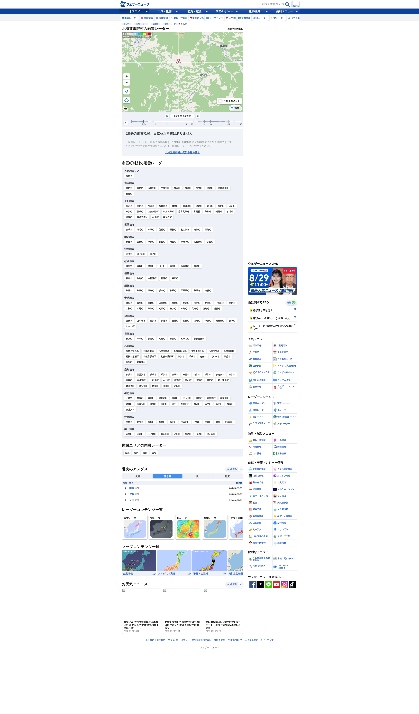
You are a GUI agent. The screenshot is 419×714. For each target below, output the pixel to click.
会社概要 (150, 640)
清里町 (173, 241)
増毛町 (140, 229)
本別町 (184, 308)
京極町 (129, 404)
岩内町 (164, 404)
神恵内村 (185, 404)
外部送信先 (219, 640)
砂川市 (208, 374)
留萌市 (129, 229)
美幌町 (140, 241)
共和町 (153, 404)
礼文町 (199, 188)
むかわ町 (130, 326)
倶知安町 (141, 404)
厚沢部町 (165, 434)
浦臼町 (210, 380)
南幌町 (129, 380)
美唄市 (153, 374)
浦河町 (162, 338)
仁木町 (219, 404)
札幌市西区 (229, 351)
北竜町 (166, 386)
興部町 (173, 266)
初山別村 (185, 229)
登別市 (153, 320)
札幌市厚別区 (132, 356)
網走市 (129, 241)
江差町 (140, 434)
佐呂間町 (198, 241)
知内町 (173, 422)
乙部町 (177, 434)
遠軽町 (140, 266)
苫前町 (162, 229)
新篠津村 (141, 362)
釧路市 (129, 290)
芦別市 (164, 374)
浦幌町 (217, 308)
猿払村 (140, 188)
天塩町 (208, 229)
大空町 (210, 241)
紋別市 (129, 266)
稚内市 (129, 188)
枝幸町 (177, 188)
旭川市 (129, 206)
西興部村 (185, 266)
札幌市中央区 (132, 351)
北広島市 (215, 356)
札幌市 (129, 175)
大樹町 (129, 308)
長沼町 (177, 380)
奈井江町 (141, 380)
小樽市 (129, 398)
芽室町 (208, 303)
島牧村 (140, 398)
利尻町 (210, 188)
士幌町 (151, 303)
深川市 (232, 374)
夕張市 (129, 374)
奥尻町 (188, 434)
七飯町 (197, 422)
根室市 (129, 278)
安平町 (232, 320)
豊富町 (188, 188)
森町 (218, 422)
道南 (154, 452)
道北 (127, 452)
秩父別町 (143, 386)
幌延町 (129, 193)
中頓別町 (165, 188)
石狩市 (227, 356)
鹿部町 (208, 422)
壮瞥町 (186, 320)
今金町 (199, 434)
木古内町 (185, 422)
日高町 (129, 338)
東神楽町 (187, 206)
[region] (182, 72)
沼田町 (177, 386)
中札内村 (220, 303)
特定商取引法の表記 (201, 640)
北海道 (155, 24)
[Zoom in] (126, 76)
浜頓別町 (152, 188)
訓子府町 (141, 254)
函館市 (129, 422)
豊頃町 (173, 308)
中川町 (155, 217)
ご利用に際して (235, 640)
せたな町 (211, 434)
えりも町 (185, 338)
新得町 (186, 303)
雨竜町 (155, 386)
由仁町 (166, 380)
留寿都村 (211, 398)
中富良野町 (168, 211)
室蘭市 (129, 320)
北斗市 (140, 422)
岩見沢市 (141, 374)
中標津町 (152, 278)
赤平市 (175, 374)
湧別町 (151, 266)
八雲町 (129, 434)
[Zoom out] (126, 82)
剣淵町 (219, 211)
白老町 (197, 320)
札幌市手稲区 (149, 356)
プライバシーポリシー (178, 640)
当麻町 (199, 206)
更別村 (232, 303)
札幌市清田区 (167, 356)
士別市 (140, 206)
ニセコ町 (187, 398)
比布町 (210, 206)
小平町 (151, 229)
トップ (126, 24)
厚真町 (208, 320)
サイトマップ (267, 640)
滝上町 (162, 266)
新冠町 (151, 338)
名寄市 (151, 206)
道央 (166, 24)
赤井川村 (130, 409)
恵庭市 (203, 356)
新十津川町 (223, 380)
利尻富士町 (223, 188)
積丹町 (197, 404)
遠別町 (197, 229)
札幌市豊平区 (197, 351)
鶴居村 (197, 290)
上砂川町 (154, 380)
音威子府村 (142, 217)
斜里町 (162, 241)
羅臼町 (175, 278)
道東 (136, 452)
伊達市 (164, 320)
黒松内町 (163, 398)
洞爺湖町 (220, 320)
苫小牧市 (141, 320)
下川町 (230, 211)
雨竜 (131, 488)
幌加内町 (167, 217)
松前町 (151, 422)
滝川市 (197, 374)
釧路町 (140, 290)
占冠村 (197, 211)
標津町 (164, 278)
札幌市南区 (214, 351)
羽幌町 (173, 229)
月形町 (199, 380)
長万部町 (229, 422)
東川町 (129, 211)
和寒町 (208, 211)
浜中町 (162, 290)
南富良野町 (183, 211)
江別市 (181, 356)
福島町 (162, 422)
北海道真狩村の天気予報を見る (182, 152)
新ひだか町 (199, 338)
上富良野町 (153, 211)
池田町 (162, 308)
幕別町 (151, 308)
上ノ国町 (152, 434)
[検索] (287, 4)
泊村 (174, 404)
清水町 (197, 303)
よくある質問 (251, 640)
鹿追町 (175, 303)
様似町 (173, 338)
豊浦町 (175, 320)
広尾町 (140, 308)
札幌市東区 (164, 351)
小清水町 (185, 241)
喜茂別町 (224, 398)
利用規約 (161, 640)
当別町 (129, 362)
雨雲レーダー (141, 24)
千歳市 (192, 356)
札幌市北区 (148, 351)
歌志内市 (220, 374)
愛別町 (221, 206)
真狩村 (199, 398)
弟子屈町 (185, 290)
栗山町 (188, 380)
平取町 (140, 338)
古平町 (208, 404)
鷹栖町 (175, 206)
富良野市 (163, 206)
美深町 (129, 217)
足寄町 (195, 308)
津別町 (151, 241)
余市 (131, 500)
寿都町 (151, 398)
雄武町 (197, 266)
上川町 (232, 206)
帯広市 (129, 303)
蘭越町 (175, 398)
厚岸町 (151, 290)
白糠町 (208, 290)
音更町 (140, 303)
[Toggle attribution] (126, 109)
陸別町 (206, 308)
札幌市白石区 (180, 351)
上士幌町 (163, 303)
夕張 (131, 494)
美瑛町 (140, 211)
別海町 (140, 278)
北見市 (129, 254)
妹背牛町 (130, 386)
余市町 (230, 404)
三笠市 (186, 374)
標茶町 (173, 290)
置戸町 (153, 254)
